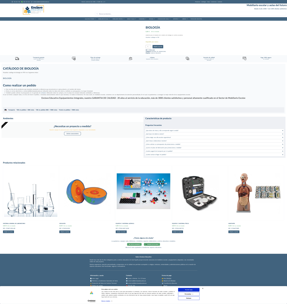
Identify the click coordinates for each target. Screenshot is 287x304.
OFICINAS (151, 19)
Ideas (208, 1)
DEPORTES (175, 19)
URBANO (184, 19)
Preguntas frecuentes (153, 125)
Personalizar (188, 294)
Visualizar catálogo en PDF (152, 37)
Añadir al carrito (158, 46)
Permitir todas (189, 289)
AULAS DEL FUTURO (89, 19)
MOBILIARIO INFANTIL (118, 19)
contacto (43, 93)
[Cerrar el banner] (202, 288)
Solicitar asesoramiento (72, 133)
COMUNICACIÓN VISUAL (163, 19)
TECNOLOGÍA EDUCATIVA (196, 19)
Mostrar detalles (105, 301)
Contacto (220, 1)
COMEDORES (142, 19)
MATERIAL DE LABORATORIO (158, 51)
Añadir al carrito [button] (8, 231)
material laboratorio (156, 53)
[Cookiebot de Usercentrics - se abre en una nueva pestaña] (91, 301)
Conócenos (214, 1)
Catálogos (203, 1)
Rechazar (188, 298)
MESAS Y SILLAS (131, 19)
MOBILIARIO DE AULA (103, 19)
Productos (197, 1)
